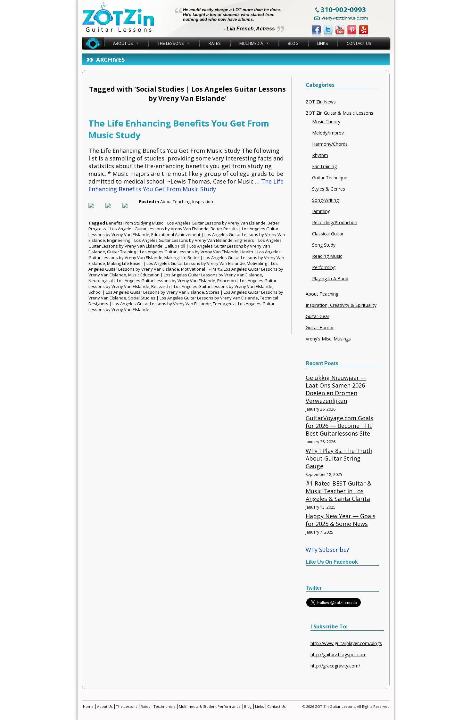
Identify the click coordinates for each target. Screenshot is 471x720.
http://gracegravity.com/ (335, 666)
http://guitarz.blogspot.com (338, 654)
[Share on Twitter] (113, 210)
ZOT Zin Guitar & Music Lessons (339, 113)
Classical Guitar (327, 234)
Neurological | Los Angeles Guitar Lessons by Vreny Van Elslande (151, 280)
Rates (215, 43)
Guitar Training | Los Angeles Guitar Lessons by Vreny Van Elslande (172, 252)
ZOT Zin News (321, 102)
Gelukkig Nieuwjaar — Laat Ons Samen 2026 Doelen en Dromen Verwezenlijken (336, 389)
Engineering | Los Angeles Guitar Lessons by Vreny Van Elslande (170, 240)
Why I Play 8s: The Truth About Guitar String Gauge (339, 458)
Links (322, 43)
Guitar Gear (317, 316)
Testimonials (164, 706)
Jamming (321, 211)
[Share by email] (130, 210)
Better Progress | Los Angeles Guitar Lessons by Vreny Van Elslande (183, 226)
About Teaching (175, 201)
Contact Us (359, 43)
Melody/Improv (328, 133)
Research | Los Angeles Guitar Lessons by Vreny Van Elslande (211, 286)
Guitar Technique (329, 178)
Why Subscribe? (327, 549)
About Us (123, 43)
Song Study (323, 245)
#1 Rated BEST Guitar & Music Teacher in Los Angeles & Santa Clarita (338, 491)
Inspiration (202, 201)
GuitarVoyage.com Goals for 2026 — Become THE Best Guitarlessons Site (339, 425)
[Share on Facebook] (96, 210)
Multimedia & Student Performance (210, 706)
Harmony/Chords (330, 144)
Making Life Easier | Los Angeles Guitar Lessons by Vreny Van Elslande (176, 263)
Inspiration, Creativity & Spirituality (341, 305)
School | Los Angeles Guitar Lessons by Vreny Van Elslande (146, 292)
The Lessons (171, 43)
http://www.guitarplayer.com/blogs (346, 643)
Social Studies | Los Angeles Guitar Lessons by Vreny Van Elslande (193, 298)
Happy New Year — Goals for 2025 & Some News (341, 520)
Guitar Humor (320, 327)
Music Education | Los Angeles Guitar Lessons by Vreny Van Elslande (195, 275)
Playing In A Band (330, 278)
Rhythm (320, 155)
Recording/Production (334, 222)
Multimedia (251, 43)
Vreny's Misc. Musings (328, 339)
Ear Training (324, 166)
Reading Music (327, 256)
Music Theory (326, 122)
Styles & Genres (328, 189)
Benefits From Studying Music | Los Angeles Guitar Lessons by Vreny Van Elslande (186, 223)
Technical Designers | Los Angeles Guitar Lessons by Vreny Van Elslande (183, 301)
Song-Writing (325, 200)
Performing (323, 267)
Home (93, 43)
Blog (293, 43)
